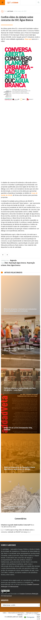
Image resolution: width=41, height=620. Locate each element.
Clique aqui (27, 39)
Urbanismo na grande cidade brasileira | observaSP (16, 525)
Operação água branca (18, 263)
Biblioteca (20, 614)
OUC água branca (14, 265)
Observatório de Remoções (16, 613)
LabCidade (10, 11)
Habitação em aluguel (32, 613)
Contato (37, 614)
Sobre (4, 613)
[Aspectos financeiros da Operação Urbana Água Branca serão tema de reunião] (20, 453)
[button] (3, 394)
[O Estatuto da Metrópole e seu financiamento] (20, 493)
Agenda (14, 260)
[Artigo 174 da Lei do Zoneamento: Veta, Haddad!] (20, 414)
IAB (7, 263)
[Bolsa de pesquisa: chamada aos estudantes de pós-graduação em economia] (20, 295)
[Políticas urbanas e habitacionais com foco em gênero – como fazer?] (20, 374)
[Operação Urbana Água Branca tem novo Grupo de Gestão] (20, 334)
